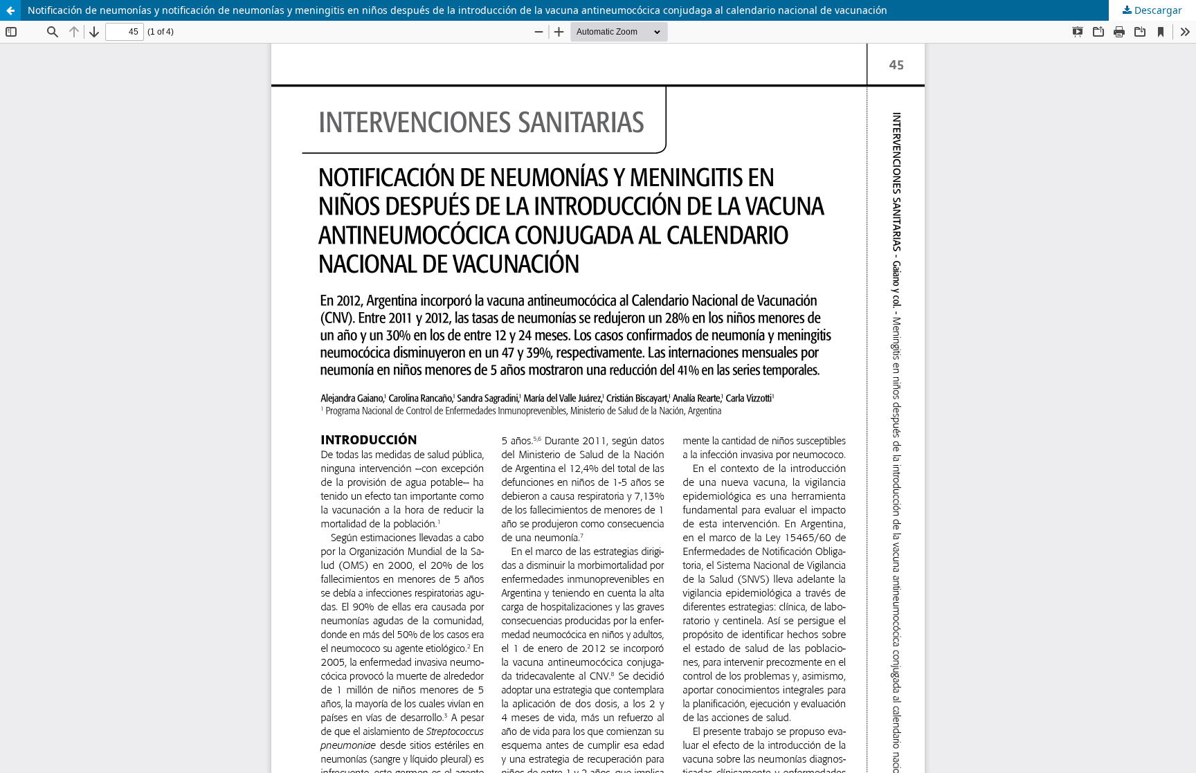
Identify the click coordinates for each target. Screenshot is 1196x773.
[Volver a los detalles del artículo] (10, 10)
